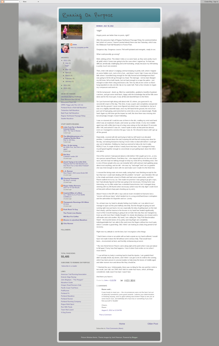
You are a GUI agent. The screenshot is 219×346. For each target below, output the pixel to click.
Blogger (134, 337)
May (67, 69)
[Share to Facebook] (132, 280)
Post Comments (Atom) (114, 328)
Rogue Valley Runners (72, 186)
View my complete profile (79, 47)
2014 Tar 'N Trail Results (71, 187)
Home (122, 324)
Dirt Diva (66, 155)
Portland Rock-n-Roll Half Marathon (74, 108)
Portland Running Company (71, 301)
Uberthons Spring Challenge (71, 97)
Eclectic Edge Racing (68, 277)
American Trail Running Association (73, 274)
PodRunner (65, 290)
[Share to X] (130, 280)
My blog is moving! (69, 180)
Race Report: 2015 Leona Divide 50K (75, 173)
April (67, 72)
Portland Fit (65, 293)
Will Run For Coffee (71, 216)
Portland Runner (67, 299)
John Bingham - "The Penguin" (72, 280)
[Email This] (125, 280)
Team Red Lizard (67, 310)
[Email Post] (121, 280)
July (67, 63)
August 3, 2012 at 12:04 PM (112, 310)
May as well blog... (69, 140)
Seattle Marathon (67, 118)
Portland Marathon (67, 296)
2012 (66, 60)
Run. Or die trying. (70, 145)
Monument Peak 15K (68, 102)
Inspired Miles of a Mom (72, 193)
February (68, 78)
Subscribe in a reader (69, 266)
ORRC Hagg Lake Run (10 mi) (72, 105)
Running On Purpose (87, 15)
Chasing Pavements (71, 178)
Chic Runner (68, 223)
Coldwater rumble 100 (70, 156)
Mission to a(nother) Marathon (75, 220)
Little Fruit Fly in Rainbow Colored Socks (73, 128)
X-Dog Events (66, 312)
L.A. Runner (68, 171)
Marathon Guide (67, 282)
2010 (66, 88)
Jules (75, 44)
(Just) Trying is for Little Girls (74, 162)
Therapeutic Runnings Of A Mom (76, 202)
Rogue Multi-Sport (67, 304)
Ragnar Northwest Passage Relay (73, 116)
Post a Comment (105, 315)
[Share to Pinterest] (134, 280)
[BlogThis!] (127, 280)
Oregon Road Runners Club (71, 285)
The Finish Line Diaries (72, 213)
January (68, 81)
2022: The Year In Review (71, 131)
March (67, 75)
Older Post (153, 324)
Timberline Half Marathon (70, 110)
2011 (65, 85)
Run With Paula (66, 307)
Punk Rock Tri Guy (70, 209)
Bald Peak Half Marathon (70, 113)
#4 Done (66, 204)
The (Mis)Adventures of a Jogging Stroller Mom (73, 137)
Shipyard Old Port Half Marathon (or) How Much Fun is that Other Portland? (76, 165)
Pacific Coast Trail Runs (69, 288)
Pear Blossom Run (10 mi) (70, 99)
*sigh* (67, 66)
